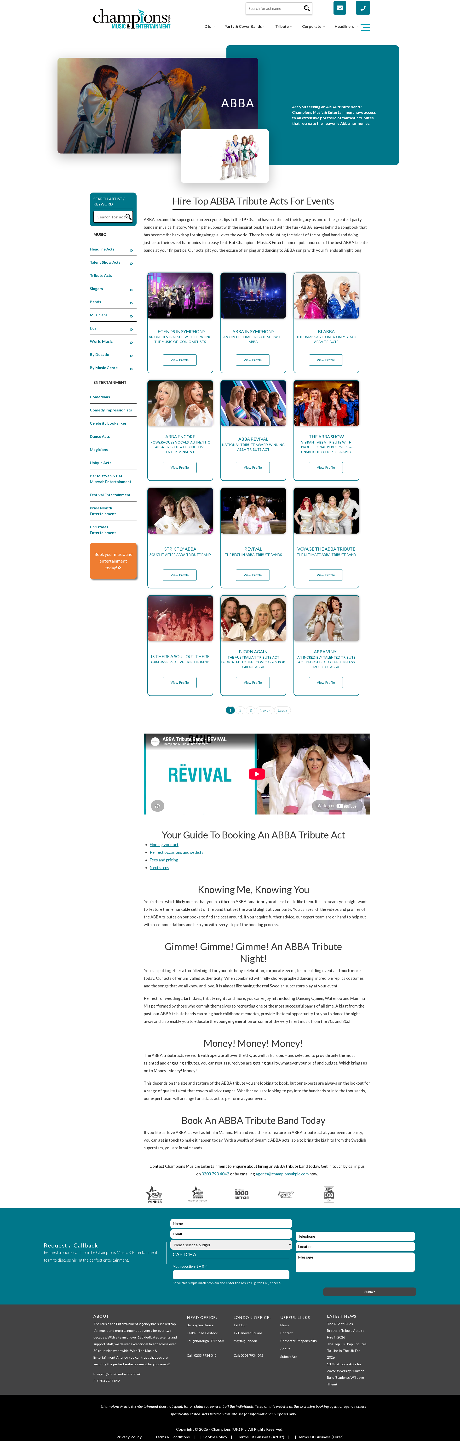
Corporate (311, 26)
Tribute (282, 26)
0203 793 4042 (215, 1173)
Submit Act (288, 1357)
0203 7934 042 (205, 1355)
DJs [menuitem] (93, 328)
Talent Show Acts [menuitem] (105, 262)
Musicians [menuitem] (99, 315)
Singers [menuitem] (96, 288)
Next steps (159, 867)
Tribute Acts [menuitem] (101, 275)
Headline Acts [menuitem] (102, 249)
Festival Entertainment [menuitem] (110, 494)
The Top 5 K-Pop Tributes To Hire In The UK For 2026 (347, 1350)
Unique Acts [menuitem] (100, 462)
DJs (208, 26)
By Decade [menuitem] (99, 354)
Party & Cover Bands (243, 26)
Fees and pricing (164, 859)
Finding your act (164, 844)
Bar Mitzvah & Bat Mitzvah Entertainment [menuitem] (110, 478)
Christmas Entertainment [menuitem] (103, 529)
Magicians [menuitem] (99, 449)
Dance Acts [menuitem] (100, 436)
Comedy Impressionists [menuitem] (111, 410)
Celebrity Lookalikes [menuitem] (108, 423)
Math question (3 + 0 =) (190, 1266)
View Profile (180, 360)
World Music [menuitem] (101, 341)
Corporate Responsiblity (298, 1341)
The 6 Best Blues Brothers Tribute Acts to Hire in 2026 (345, 1330)
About (285, 1349)
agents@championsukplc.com (282, 1173)
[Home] (132, 18)
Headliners (344, 26)
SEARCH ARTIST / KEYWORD (109, 201)
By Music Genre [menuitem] (104, 367)
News (284, 1325)
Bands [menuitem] (95, 301)
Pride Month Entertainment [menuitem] (103, 511)
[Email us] (340, 8)
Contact (286, 1333)
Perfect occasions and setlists (176, 852)
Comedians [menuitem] (100, 396)
